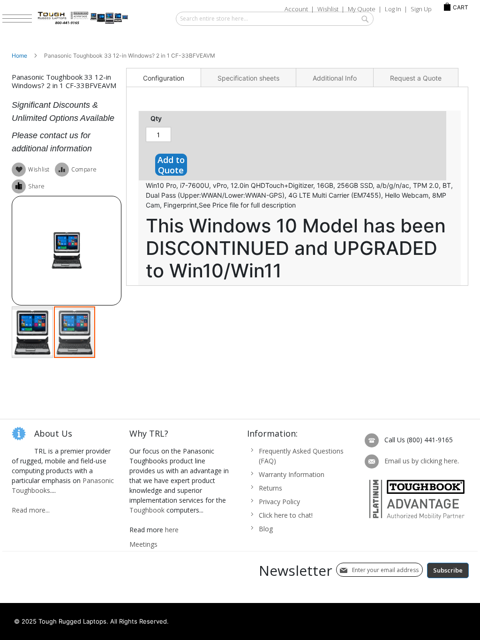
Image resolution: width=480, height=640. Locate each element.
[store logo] (102, 18)
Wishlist (327, 9)
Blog (266, 528)
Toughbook (147, 510)
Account (296, 9)
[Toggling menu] (17, 18)
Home (19, 55)
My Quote (361, 9)
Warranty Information (291, 474)
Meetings (143, 544)
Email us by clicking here (421, 460)
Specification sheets (248, 78)
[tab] (163, 77)
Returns (270, 488)
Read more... (31, 510)
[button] (33, 332)
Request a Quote (416, 78)
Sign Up (421, 9)
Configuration (163, 78)
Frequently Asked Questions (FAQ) (301, 456)
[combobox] (275, 19)
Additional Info (335, 78)
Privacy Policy (279, 501)
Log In (393, 9)
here (172, 529)
